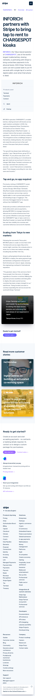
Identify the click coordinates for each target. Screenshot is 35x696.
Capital (5, 529)
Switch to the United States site (14, 691)
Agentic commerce (25, 523)
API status (22, 619)
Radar (5, 573)
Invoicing (6, 554)
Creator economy (24, 557)
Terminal (6, 586)
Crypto (5, 539)
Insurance (22, 567)
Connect (5, 536)
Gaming (21, 560)
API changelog (23, 622)
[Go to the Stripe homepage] (5, 507)
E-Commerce (23, 529)
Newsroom (22, 643)
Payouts (5, 570)
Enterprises (23, 518)
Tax (4, 583)
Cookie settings (8, 668)
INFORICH (7, 52)
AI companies (23, 554)
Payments (6, 568)
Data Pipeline (7, 542)
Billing (5, 526)
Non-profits (23, 575)
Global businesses (25, 536)
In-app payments (24, 539)
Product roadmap (24, 637)
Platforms (22, 549)
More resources (8, 670)
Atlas (4, 521)
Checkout (6, 531)
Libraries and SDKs (25, 625)
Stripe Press (23, 645)
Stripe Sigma (7, 580)
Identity (5, 552)
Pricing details (8, 472)
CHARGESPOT (11, 54)
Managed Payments (9, 562)
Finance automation (25, 534)
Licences (6, 663)
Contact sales (9, 335)
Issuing (5, 557)
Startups (22, 521)
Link (4, 560)
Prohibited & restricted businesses (7, 658)
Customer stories (8, 640)
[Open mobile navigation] (31, 3)
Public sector (23, 582)
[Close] (31, 687)
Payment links (7, 565)
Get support (7, 678)
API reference (8, 491)
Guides (5, 637)
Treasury (6, 588)
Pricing (5, 518)
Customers (7, 10)
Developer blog (24, 630)
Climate (5, 534)
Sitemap (5, 665)
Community (6, 645)
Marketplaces (23, 542)
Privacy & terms (8, 653)
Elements (6, 544)
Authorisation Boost (9, 523)
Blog (4, 643)
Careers (21, 640)
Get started (8, 452)
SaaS (20, 552)
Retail (21, 585)
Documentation (24, 614)
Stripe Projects (24, 627)
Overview (21, 10)
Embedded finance (25, 531)
